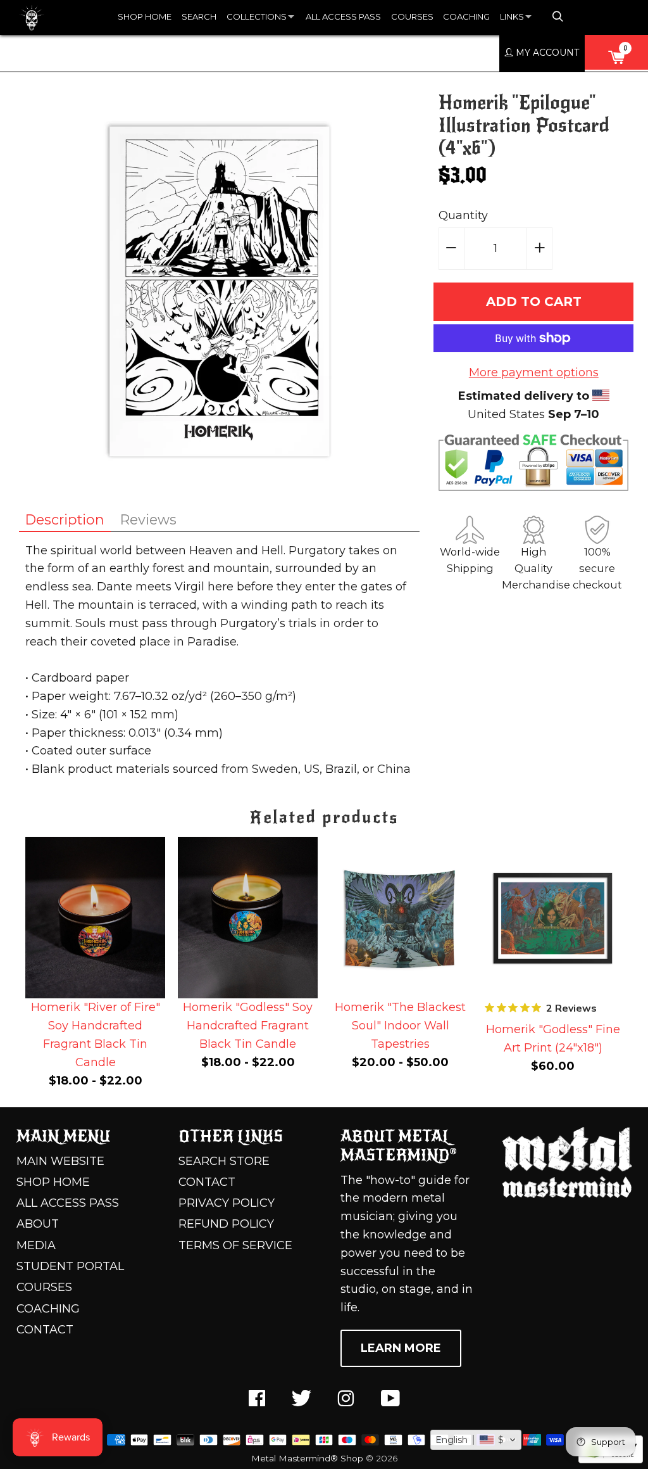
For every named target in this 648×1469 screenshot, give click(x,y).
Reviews (148, 519)
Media (36, 1245)
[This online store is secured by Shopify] (610, 1459)
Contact (44, 1330)
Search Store (224, 1161)
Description (64, 519)
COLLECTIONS (257, 16)
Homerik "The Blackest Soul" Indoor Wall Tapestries (400, 1025)
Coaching (48, 1309)
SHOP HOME (144, 16)
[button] (475, 1440)
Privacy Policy (226, 1203)
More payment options (534, 372)
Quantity (463, 215)
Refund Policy (226, 1224)
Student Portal (70, 1266)
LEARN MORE (401, 1348)
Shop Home (53, 1182)
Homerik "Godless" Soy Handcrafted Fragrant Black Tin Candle (248, 1025)
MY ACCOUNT (546, 52)
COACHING (466, 16)
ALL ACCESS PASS (343, 16)
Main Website (60, 1161)
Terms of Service (235, 1245)
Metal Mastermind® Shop (307, 1458)
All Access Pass (67, 1203)
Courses (44, 1287)
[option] (95, 965)
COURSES (412, 16)
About (37, 1224)
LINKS (512, 16)
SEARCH (199, 16)
